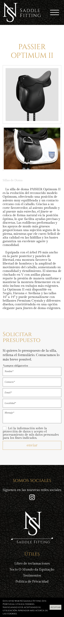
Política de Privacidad (32, 581)
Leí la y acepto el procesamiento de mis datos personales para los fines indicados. (31, 433)
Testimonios (32, 575)
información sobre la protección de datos (25, 429)
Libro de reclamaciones (32, 563)
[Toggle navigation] (54, 12)
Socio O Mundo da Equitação (32, 569)
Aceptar (55, 607)
